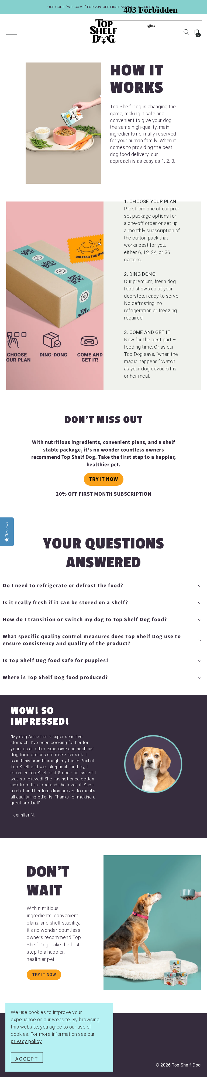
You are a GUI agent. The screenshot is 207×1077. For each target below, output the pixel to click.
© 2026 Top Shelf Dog (178, 1065)
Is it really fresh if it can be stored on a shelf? (65, 602)
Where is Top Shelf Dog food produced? (55, 677)
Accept (26, 1059)
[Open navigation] (13, 32)
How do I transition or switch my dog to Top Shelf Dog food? (85, 619)
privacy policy (26, 1041)
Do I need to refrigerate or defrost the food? (63, 585)
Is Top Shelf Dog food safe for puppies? (56, 660)
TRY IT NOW (103, 479)
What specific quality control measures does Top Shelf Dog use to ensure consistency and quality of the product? (92, 640)
